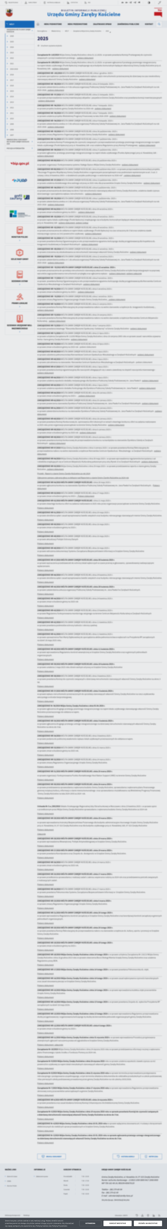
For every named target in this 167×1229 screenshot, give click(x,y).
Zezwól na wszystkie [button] (147, 1223)
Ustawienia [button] (90, 1223)
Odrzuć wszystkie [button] (117, 1223)
